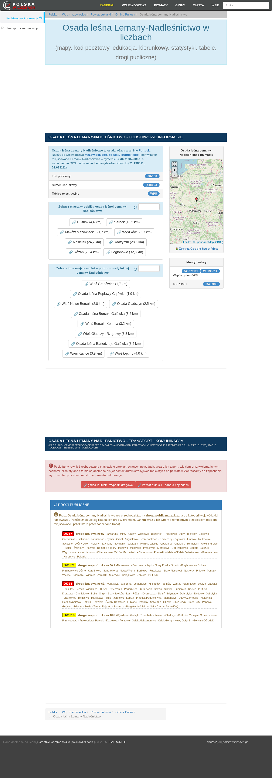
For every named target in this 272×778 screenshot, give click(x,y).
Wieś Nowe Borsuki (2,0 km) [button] (82, 304)
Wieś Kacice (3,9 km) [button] (85, 353)
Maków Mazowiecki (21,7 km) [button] (86, 232)
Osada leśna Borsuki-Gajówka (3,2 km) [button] (108, 313)
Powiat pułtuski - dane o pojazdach (165, 485)
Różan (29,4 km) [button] (86, 252)
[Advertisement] (249, 87)
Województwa (134, 5)
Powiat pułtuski (100, 14)
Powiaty (161, 5)
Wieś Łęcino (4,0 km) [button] (130, 353)
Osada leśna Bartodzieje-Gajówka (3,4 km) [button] (108, 343)
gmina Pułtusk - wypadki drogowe (110, 485)
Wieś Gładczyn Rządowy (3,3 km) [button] (108, 333)
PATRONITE (117, 742)
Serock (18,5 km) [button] (126, 222)
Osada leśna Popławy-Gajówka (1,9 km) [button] (108, 294)
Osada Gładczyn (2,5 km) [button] (135, 304)
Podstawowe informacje (22, 18)
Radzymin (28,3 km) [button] (128, 242)
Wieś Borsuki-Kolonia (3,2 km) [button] (108, 323)
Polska (52, 14)
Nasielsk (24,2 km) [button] (86, 242)
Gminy (180, 5)
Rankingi (107, 5)
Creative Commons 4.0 (54, 742)
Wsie (215, 5)
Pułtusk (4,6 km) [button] (88, 222)
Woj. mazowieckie (73, 14)
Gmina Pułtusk (125, 14)
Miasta (198, 5)
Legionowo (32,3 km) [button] (126, 252)
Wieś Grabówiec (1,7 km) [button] (108, 284)
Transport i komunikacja (22, 28)
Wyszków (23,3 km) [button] (136, 232)
